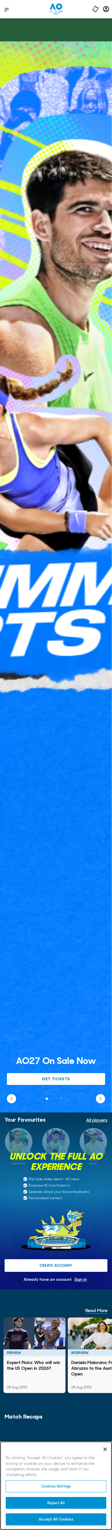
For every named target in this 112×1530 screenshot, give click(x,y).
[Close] (105, 1449)
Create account (56, 1265)
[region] (56, 1485)
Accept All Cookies (56, 1519)
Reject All (55, 1502)
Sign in (80, 1279)
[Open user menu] (106, 9)
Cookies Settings (56, 1486)
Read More (96, 1310)
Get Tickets (56, 1078)
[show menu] (6, 9)
